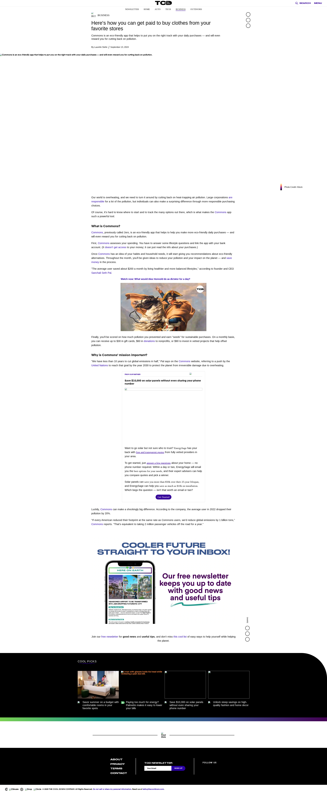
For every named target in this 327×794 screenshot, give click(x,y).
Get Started (163, 497)
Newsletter (132, 9)
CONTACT (118, 773)
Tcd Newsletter (158, 763)
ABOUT (116, 759)
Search (305, 3)
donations (149, 341)
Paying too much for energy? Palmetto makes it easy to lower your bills (144, 705)
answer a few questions (159, 462)
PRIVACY (117, 764)
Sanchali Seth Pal (101, 272)
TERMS (116, 768)
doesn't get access (115, 247)
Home (147, 9)
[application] (163, 307)
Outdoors (196, 9)
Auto (158, 9)
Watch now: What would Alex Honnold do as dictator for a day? (155, 279)
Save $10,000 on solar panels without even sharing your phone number (186, 705)
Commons (220, 212)
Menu (318, 3)
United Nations (99, 365)
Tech (168, 9)
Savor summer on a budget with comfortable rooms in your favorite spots (101, 705)
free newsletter (109, 636)
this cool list (180, 636)
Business (181, 9)
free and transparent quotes (150, 452)
